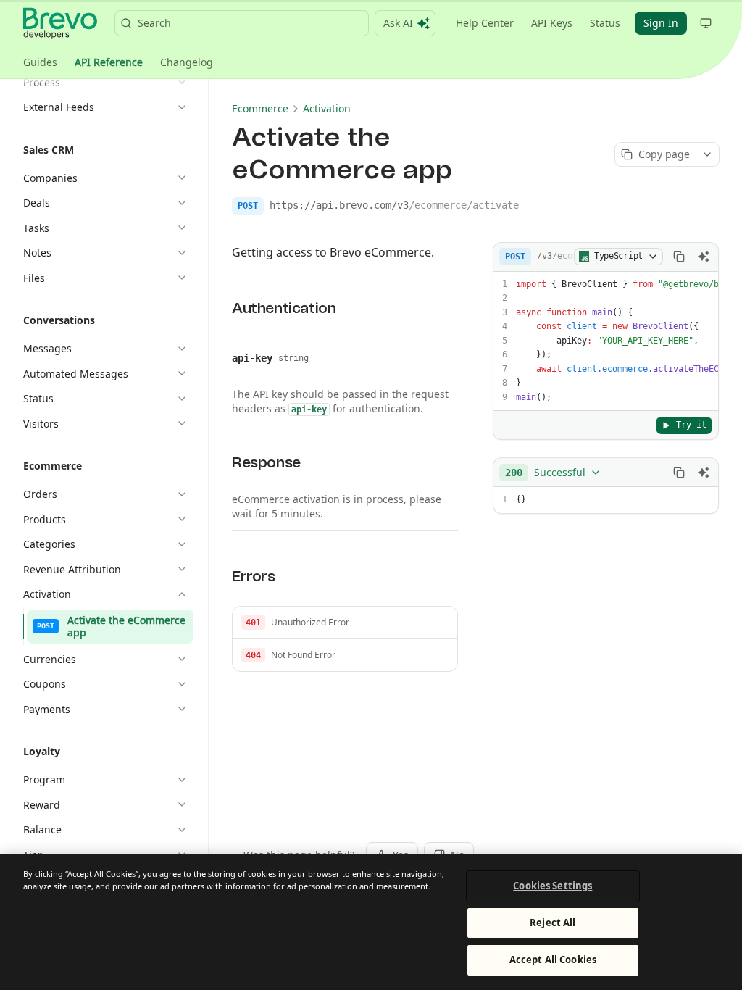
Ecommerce (260, 108)
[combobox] (553, 472)
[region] (371, 922)
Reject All (552, 922)
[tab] (40, 62)
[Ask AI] (703, 256)
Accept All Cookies (552, 959)
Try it (691, 425)
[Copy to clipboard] (679, 257)
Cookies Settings (552, 885)
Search (154, 23)
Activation (327, 108)
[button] (345, 623)
